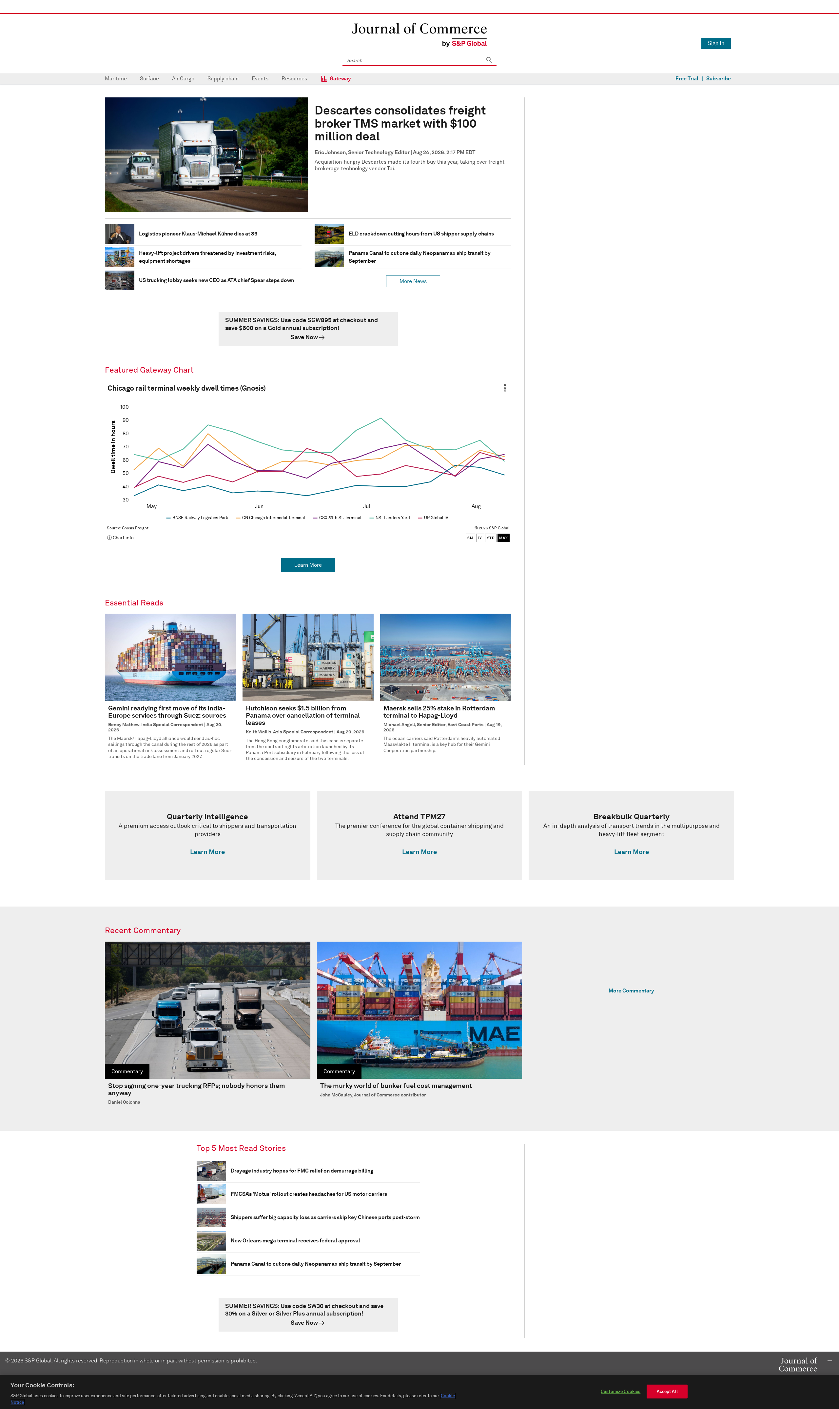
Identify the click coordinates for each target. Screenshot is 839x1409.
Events (260, 78)
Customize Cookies (620, 1391)
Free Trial (686, 78)
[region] (419, 1392)
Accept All (667, 1391)
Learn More (308, 565)
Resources (294, 78)
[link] (308, 329)
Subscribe (718, 78)
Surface (149, 78)
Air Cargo (183, 78)
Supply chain (223, 78)
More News (413, 281)
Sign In (716, 43)
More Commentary (631, 991)
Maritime (116, 78)
